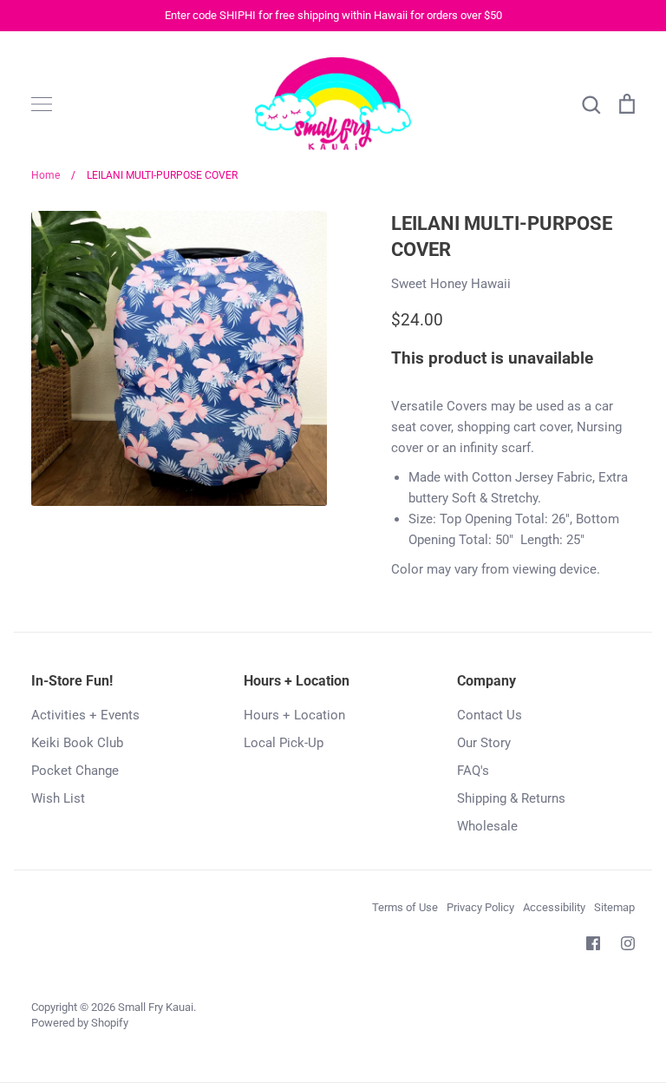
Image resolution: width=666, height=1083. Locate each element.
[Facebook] (593, 943)
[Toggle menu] (42, 104)
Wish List (58, 798)
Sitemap (614, 907)
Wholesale (487, 826)
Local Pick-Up (283, 743)
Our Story (484, 743)
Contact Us (489, 715)
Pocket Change (75, 770)
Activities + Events (85, 715)
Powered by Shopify (79, 1022)
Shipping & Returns (511, 798)
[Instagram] (627, 943)
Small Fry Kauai (155, 1007)
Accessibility (554, 907)
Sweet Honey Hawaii (451, 284)
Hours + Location (294, 715)
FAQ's (473, 770)
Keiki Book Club (77, 743)
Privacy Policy (480, 907)
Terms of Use (405, 907)
